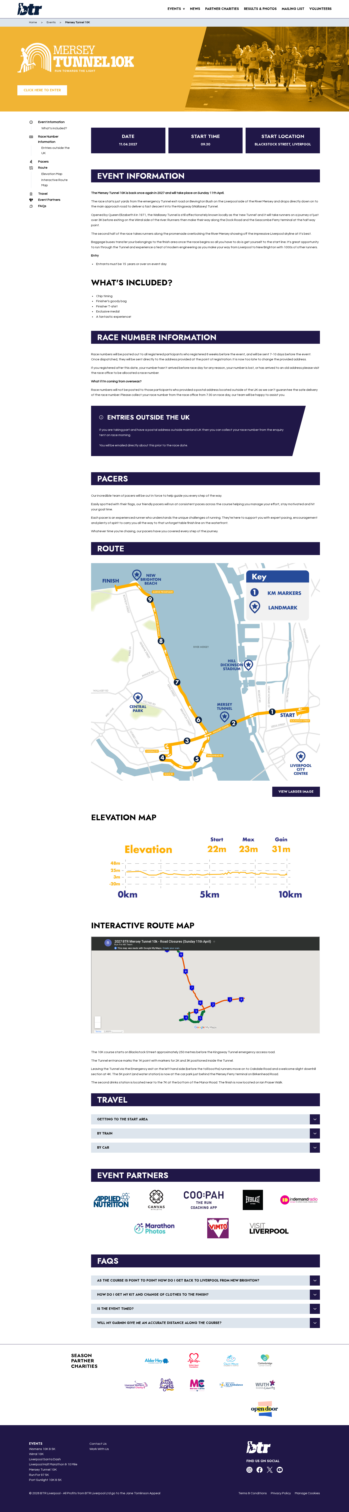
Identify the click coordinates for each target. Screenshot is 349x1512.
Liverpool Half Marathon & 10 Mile (53, 1464)
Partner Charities (222, 8)
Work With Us (99, 1449)
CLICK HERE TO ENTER (42, 90)
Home (33, 22)
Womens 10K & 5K (42, 1449)
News (195, 8)
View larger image (296, 791)
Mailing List (293, 8)
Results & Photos (260, 8)
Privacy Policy (281, 1493)
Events (176, 8)
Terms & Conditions (252, 1493)
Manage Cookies (307, 1493)
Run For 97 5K (39, 1474)
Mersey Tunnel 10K (43, 1469)
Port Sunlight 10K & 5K (45, 1480)
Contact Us (98, 1443)
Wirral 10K (36, 1454)
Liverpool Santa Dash (45, 1459)
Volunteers (320, 8)
